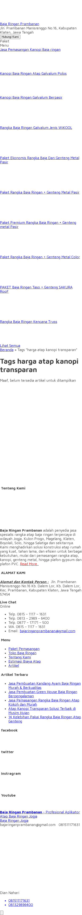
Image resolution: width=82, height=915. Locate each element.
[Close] (1, 913)
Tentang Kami (19, 657)
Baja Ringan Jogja (14, 820)
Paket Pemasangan (24, 649)
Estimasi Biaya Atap (24, 661)
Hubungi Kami (10, 36)
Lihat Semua (10, 345)
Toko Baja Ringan (22, 653)
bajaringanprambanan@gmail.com (47, 631)
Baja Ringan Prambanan (19, 24)
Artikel (13, 665)
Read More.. (29, 564)
